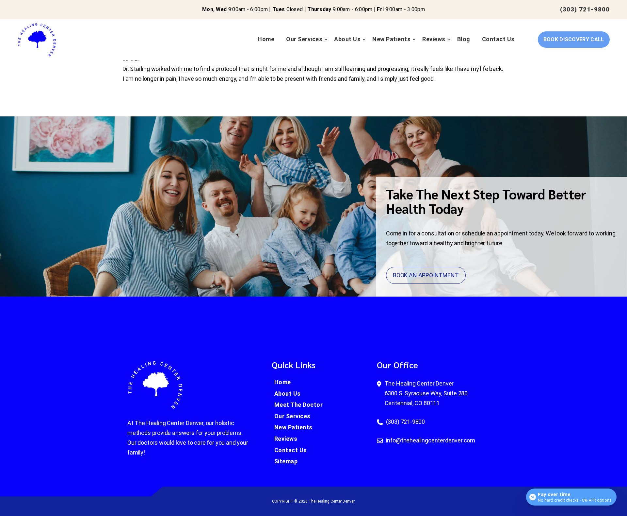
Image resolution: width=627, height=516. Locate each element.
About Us (347, 39)
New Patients (391, 39)
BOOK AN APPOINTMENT (426, 275)
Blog (463, 39)
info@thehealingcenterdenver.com (430, 440)
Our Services (304, 39)
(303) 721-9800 (585, 9)
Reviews (433, 39)
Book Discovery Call (573, 39)
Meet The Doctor (298, 404)
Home (266, 39)
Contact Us (498, 39)
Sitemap (286, 461)
